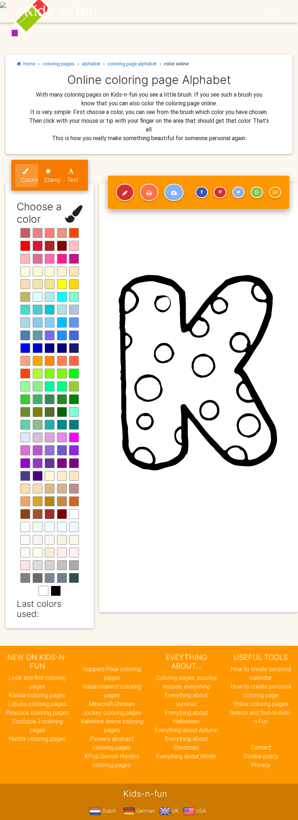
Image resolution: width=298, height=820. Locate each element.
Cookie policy (260, 756)
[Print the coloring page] (149, 192)
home (28, 64)
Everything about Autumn (186, 730)
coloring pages (58, 64)
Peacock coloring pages (37, 712)
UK (175, 811)
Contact (261, 747)
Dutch (108, 811)
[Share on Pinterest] (220, 192)
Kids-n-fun (60, 10)
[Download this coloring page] (174, 192)
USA (200, 811)
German (145, 811)
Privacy (260, 764)
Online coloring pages (260, 703)
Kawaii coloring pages (37, 695)
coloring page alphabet (132, 64)
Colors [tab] (29, 179)
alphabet (91, 64)
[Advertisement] (198, 554)
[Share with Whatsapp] (256, 192)
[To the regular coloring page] (125, 192)
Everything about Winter (186, 756)
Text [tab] (72, 179)
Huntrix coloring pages (37, 738)
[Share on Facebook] (202, 192)
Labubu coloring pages (37, 703)
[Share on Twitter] (238, 192)
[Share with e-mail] (275, 192)
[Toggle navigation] (270, 11)
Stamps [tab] (52, 179)
